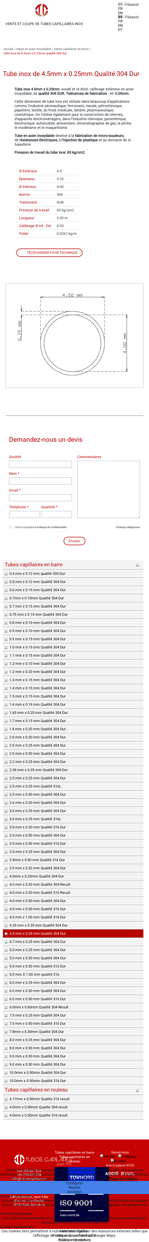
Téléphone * (19, 507)
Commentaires (89, 457)
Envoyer (74, 541)
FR (120, 8)
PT (120, 17)
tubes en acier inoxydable (33, 49)
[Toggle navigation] (103, 16)
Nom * (14, 473)
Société (15, 457)
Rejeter (74, 1187)
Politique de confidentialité (52, 527)
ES (120, 4)
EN (120, 13)
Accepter (74, 1192)
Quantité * (49, 507)
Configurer (74, 1183)
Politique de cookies (121, 1179)
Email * (15, 490)
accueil (8, 49)
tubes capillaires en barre (71, 49)
